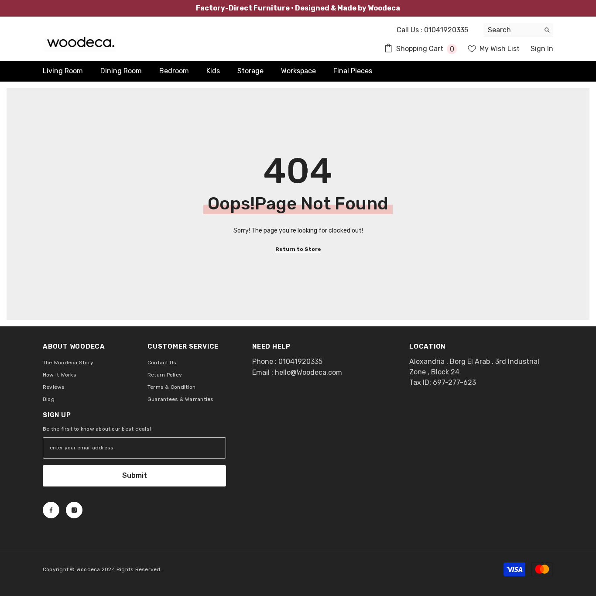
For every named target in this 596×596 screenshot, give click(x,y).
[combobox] (511, 30)
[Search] (518, 30)
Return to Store (298, 249)
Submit (134, 475)
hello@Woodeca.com (308, 372)
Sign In (542, 49)
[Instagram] (74, 510)
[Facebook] (51, 510)
